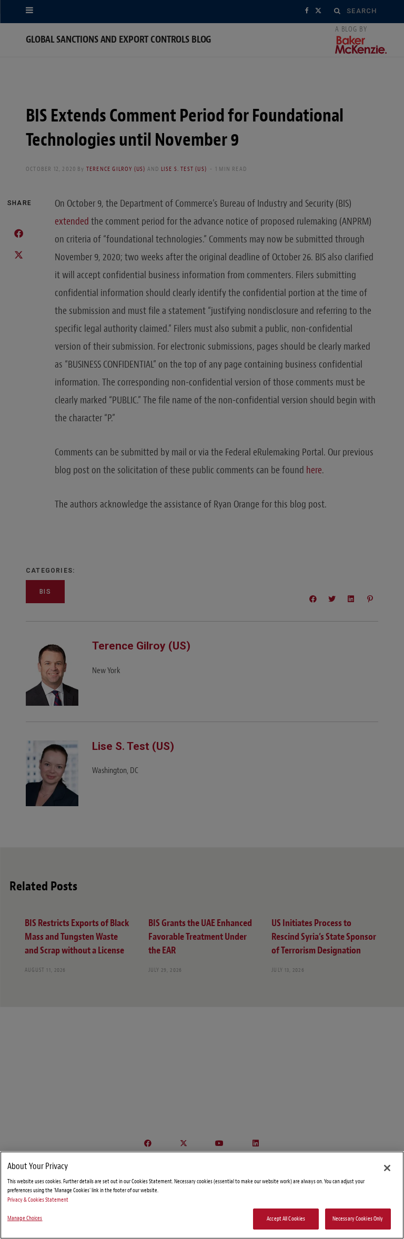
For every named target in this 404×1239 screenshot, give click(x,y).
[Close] (387, 1168)
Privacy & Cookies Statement (37, 1200)
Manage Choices (25, 1218)
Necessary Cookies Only (357, 1219)
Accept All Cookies (286, 1219)
